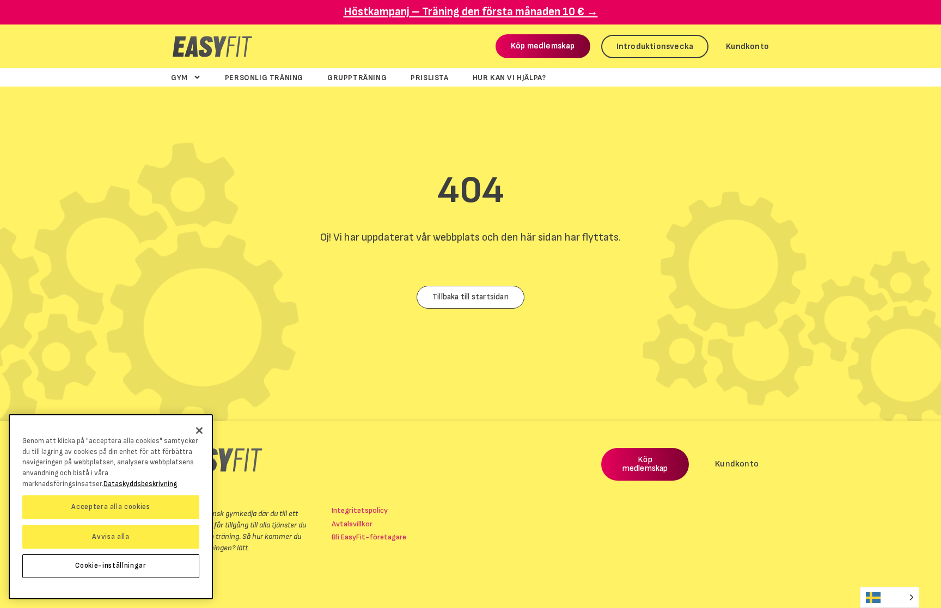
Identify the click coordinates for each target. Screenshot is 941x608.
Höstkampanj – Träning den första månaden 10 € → (471, 12)
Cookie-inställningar (110, 565)
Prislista (429, 77)
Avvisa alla (110, 536)
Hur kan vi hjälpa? (509, 77)
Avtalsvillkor (352, 524)
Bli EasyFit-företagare (369, 537)
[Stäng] (199, 431)
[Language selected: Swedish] (889, 597)
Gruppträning (357, 77)
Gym (179, 77)
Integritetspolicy (360, 510)
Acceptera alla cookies (110, 506)
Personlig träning (264, 77)
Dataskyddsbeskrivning (140, 483)
